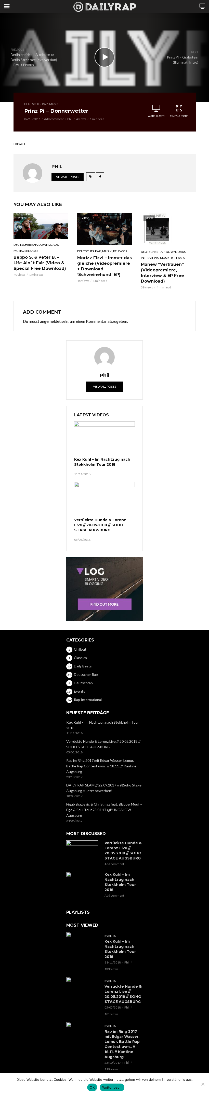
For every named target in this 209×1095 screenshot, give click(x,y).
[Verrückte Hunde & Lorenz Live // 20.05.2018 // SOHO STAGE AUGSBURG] (104, 499)
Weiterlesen (112, 1087)
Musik (54, 104)
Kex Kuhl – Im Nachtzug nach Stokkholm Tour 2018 (102, 462)
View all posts (67, 177)
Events (110, 936)
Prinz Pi (19, 143)
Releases (31, 251)
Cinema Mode (179, 116)
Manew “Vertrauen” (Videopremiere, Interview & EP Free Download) (162, 273)
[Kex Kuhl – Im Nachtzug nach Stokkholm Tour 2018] (104, 438)
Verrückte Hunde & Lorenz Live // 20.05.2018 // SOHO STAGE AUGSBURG (100, 525)
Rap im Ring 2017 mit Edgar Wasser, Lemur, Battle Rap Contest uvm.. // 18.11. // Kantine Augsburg (101, 766)
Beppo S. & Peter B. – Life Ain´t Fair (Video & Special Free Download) (40, 263)
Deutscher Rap (36, 104)
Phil (69, 119)
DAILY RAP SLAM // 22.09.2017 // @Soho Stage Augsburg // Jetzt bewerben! (103, 788)
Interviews (150, 258)
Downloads (48, 244)
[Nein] (202, 1084)
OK (92, 1087)
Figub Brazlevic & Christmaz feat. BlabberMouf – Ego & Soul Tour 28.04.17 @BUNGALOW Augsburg (104, 809)
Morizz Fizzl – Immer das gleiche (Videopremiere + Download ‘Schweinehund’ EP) (104, 266)
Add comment (54, 119)
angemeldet (50, 321)
